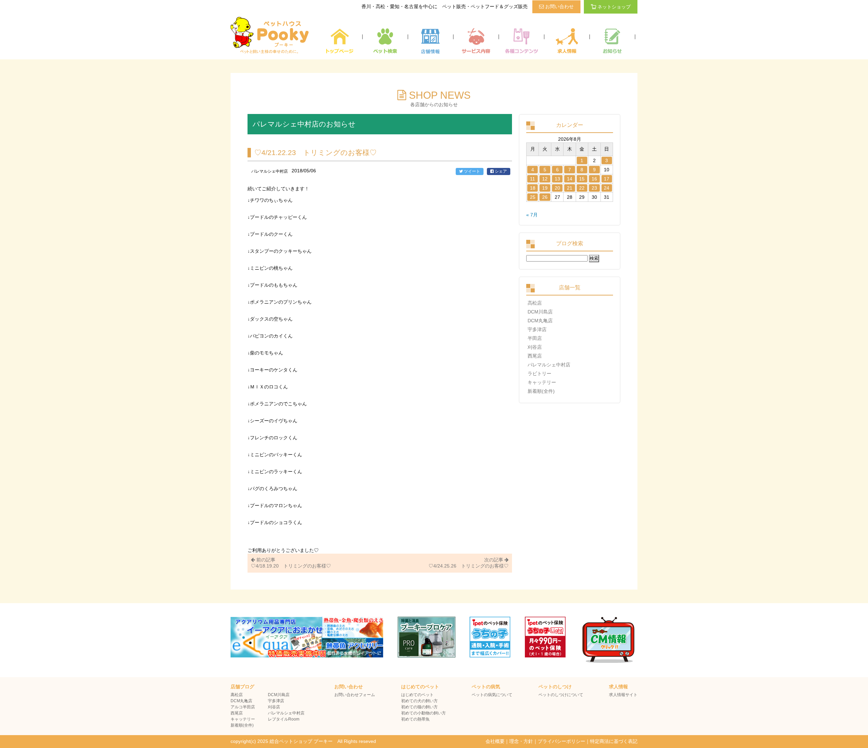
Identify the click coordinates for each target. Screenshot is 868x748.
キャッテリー (542, 382)
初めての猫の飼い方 (419, 707)
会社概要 (495, 741)
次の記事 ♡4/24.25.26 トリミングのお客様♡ (469, 563)
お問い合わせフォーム (354, 694)
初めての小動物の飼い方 (423, 713)
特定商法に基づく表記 (613, 741)
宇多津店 (537, 329)
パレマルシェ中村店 (549, 364)
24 (606, 188)
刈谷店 (535, 347)
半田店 (535, 338)
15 (582, 178)
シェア (500, 171)
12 (545, 178)
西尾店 (535, 356)
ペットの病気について (492, 694)
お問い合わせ (559, 6)
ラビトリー (539, 373)
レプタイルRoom (283, 719)
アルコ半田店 (243, 707)
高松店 (535, 303)
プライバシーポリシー (561, 741)
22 (582, 188)
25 (532, 197)
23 (594, 188)
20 (557, 188)
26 (545, 197)
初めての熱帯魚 (415, 719)
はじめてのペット (417, 694)
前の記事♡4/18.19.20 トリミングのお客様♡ (291, 563)
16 (594, 178)
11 (532, 178)
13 (557, 178)
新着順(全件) (541, 391)
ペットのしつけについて (560, 694)
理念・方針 (521, 741)
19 (545, 188)
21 (569, 188)
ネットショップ (614, 6)
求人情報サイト (623, 694)
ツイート (471, 171)
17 (606, 178)
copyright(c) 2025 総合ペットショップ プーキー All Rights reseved (303, 741)
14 (569, 178)
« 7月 (532, 214)
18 (532, 188)
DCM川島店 (540, 311)
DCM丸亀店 (540, 320)
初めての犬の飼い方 (419, 700)
